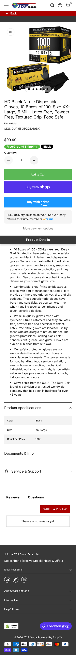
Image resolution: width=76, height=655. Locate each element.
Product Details (38, 240)
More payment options (38, 228)
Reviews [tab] (13, 497)
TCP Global (30, 637)
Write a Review (55, 509)
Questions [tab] (36, 497)
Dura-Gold (10, 123)
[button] (52, 5)
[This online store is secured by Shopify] (11, 626)
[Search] (52, 5)
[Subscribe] (68, 569)
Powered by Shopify (50, 637)
